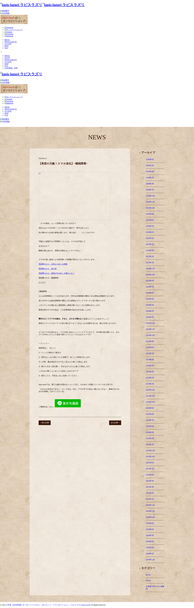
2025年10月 (150, 208)
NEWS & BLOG (10, 42)
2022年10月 (150, 402)
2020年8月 (150, 529)
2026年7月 (150, 165)
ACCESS (7, 44)
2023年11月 (150, 329)
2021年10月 (150, 457)
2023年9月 (150, 341)
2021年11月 (150, 450)
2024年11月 (150, 269)
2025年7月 (150, 226)
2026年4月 (150, 178)
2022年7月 (150, 420)
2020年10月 (150, 517)
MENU (7, 40)
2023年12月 (150, 323)
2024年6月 (150, 293)
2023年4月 (150, 372)
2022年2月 (150, 444)
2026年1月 (150, 190)
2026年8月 (150, 159)
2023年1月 (150, 384)
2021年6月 (150, 475)
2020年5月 (150, 547)
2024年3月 (150, 305)
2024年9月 (150, 281)
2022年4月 (150, 432)
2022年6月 (150, 426)
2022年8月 (150, 414)
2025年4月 (150, 244)
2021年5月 (150, 481)
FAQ (6, 48)
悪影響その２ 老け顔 (48, 269)
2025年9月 (150, 214)
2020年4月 (150, 554)
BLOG (148, 575)
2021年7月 (150, 469)
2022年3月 (150, 438)
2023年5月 (150, 366)
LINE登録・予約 (11, 68)
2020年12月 (150, 505)
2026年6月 (150, 171)
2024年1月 (150, 317)
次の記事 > (115, 423)
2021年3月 (150, 487)
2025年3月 (150, 250)
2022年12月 (150, 390)
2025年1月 (150, 262)
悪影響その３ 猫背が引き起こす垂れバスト (57, 273)
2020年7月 (150, 535)
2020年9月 (150, 523)
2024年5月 (150, 299)
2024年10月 (150, 275)
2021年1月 (150, 499)
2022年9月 (150, 408)
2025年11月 (150, 202)
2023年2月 (150, 378)
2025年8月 (150, 220)
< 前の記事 (44, 423)
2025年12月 (150, 196)
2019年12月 (150, 560)
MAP (6, 46)
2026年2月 (150, 184)
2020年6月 (150, 541)
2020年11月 (150, 511)
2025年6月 (150, 232)
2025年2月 (150, 256)
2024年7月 (150, 287)
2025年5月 (150, 238)
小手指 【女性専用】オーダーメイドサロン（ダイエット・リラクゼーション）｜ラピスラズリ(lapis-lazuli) (48, 605)
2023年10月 (150, 335)
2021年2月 (150, 493)
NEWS (148, 580)
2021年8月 (150, 463)
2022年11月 (150, 396)
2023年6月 (150, 359)
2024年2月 (150, 311)
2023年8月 (150, 347)
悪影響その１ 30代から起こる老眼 (53, 264)
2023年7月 (150, 353)
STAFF (7, 58)
